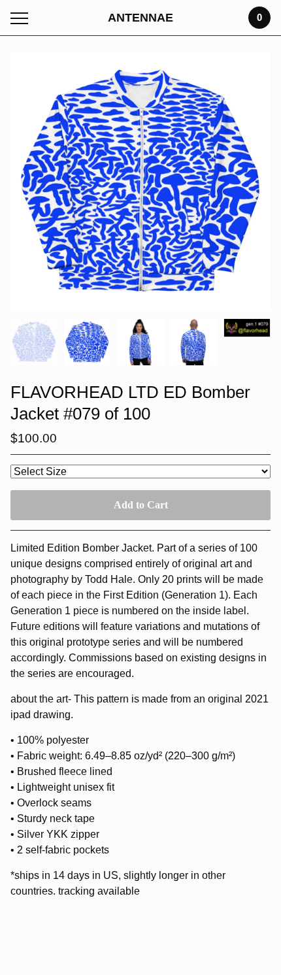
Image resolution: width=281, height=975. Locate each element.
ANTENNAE (140, 17)
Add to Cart (141, 504)
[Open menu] (22, 18)
